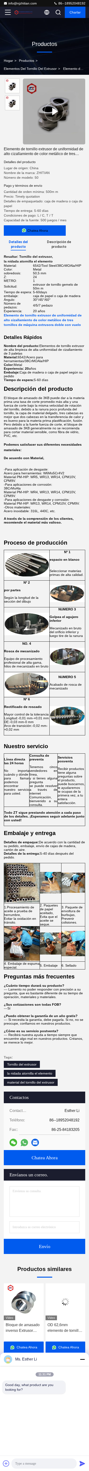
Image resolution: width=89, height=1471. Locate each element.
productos (26, 60)
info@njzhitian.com (22, 3)
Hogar (8, 60)
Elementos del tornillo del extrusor (30, 69)
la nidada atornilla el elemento (29, 1073)
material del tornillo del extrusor (30, 1082)
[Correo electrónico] (35, 1142)
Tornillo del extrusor (22, 1064)
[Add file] (6, 1463)
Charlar (75, 12)
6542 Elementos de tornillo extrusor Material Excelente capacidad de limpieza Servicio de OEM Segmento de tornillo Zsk (64, 1328)
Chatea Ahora (45, 1157)
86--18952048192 (71, 3)
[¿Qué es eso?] (24, 1142)
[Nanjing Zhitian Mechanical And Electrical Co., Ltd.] (23, 12)
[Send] (82, 1463)
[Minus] (82, 1359)
